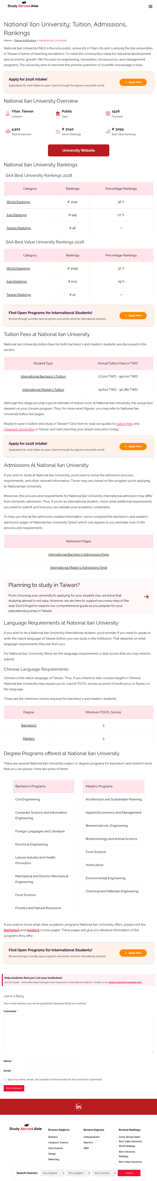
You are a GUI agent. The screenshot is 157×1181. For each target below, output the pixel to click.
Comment (11, 1011)
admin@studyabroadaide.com (125, 982)
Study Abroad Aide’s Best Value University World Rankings (130, 1142)
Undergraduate (92, 1137)
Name (8, 1061)
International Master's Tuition (43, 389)
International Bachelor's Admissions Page (78, 554)
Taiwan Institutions (25, 40)
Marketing (53, 1159)
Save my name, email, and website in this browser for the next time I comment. (55, 1079)
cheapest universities (19, 429)
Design (52, 1153)
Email (8, 1070)
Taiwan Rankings (18, 228)
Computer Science (58, 1142)
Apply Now (134, 82)
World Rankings (18, 202)
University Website (78, 150)
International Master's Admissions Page (78, 567)
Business (53, 1137)
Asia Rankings (16, 215)
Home (7, 40)
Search (129, 1173)
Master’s (29, 738)
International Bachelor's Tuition (43, 376)
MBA (86, 1148)
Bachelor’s (28, 725)
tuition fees (124, 424)
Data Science (55, 1148)
